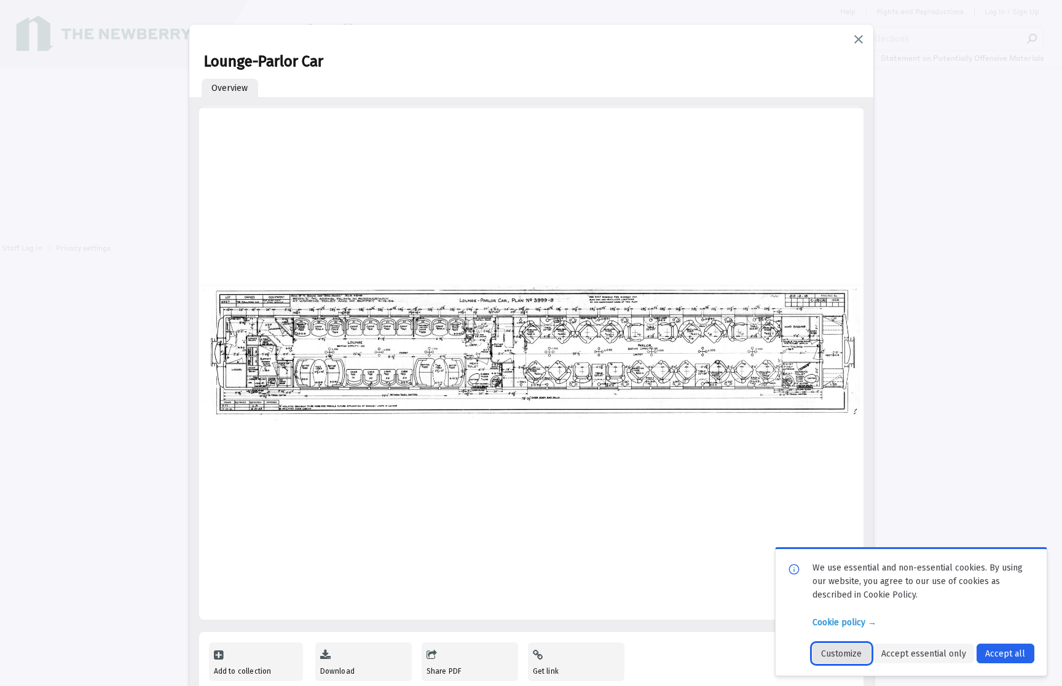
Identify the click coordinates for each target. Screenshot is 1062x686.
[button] (858, 39)
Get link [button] (546, 671)
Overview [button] (229, 88)
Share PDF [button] (444, 671)
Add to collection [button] (243, 671)
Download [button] (337, 671)
